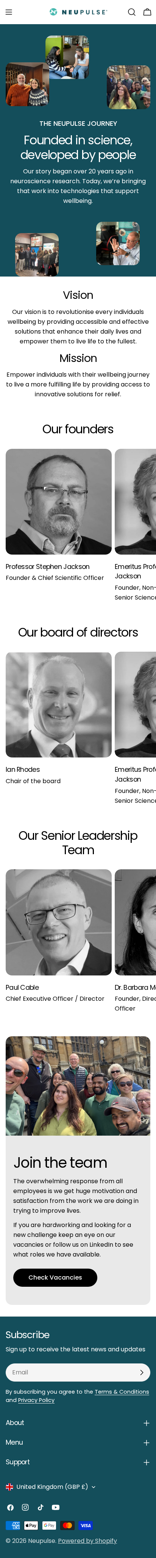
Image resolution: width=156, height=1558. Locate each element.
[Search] (131, 12)
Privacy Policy (36, 1400)
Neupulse (41, 1540)
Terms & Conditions (122, 1392)
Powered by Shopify (87, 1540)
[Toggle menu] (8, 12)
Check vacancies (55, 1277)
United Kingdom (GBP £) (52, 1486)
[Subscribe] (142, 1372)
